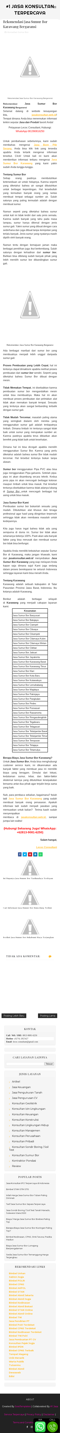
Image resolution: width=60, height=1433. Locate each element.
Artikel (16, 1081)
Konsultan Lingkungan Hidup (30, 1125)
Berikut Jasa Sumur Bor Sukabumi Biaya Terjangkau (28, 937)
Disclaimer (48, 1414)
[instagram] (31, 1427)
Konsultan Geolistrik (24, 1103)
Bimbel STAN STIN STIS (17, 1189)
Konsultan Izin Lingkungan (28, 1108)
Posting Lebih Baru (14, 1015)
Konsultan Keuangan (25, 1114)
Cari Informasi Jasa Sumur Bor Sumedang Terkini (27, 908)
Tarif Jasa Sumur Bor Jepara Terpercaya (25, 1204)
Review (16, 1166)
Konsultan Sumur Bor (18, 32)
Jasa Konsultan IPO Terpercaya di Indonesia (27, 1183)
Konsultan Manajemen (26, 1130)
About (30, 1399)
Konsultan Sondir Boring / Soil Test (29, 1148)
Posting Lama (47, 1015)
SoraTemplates (23, 1406)
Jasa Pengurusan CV (24, 1098)
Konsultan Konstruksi (25, 1119)
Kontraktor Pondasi (24, 1160)
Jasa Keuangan (21, 1087)
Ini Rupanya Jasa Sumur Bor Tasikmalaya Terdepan (28, 878)
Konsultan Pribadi (23, 1141)
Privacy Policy (33, 1414)
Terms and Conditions (24, 1422)
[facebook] (27, 1427)
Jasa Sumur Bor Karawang (25, 798)
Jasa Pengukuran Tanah (27, 1092)
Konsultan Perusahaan (26, 1136)
